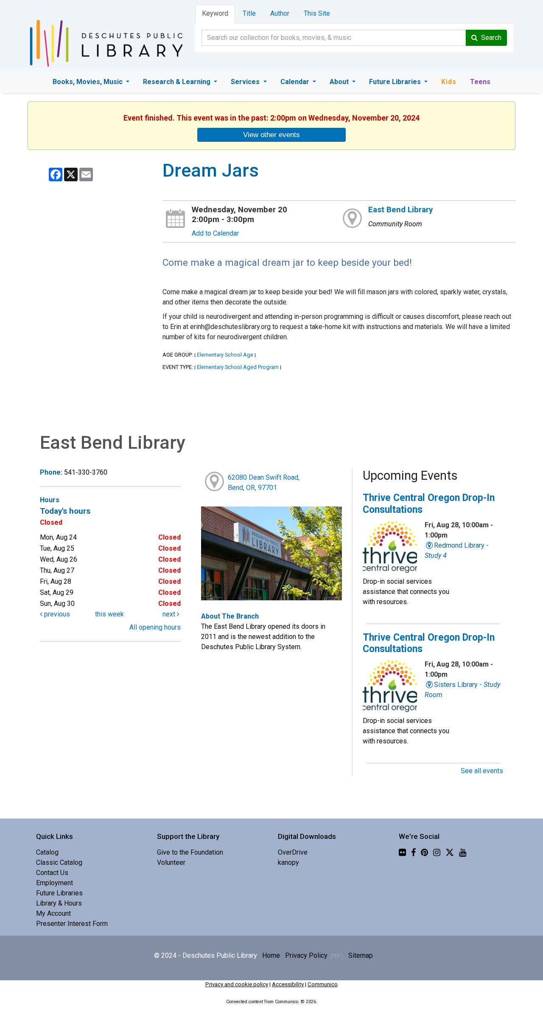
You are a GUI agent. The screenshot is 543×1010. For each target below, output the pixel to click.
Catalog (47, 852)
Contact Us (52, 873)
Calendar (295, 82)
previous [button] (56, 614)
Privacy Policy (306, 955)
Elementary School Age (225, 355)
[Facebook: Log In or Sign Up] (413, 852)
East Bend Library (400, 209)
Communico (323, 984)
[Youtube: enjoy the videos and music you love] (462, 852)
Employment (54, 883)
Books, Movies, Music (88, 82)
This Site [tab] (317, 13)
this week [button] (109, 614)
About (340, 82)
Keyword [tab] (215, 13)
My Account (53, 913)
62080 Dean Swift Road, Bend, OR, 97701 (263, 482)
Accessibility (288, 984)
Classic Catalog (59, 862)
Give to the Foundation (190, 852)
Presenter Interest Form (72, 924)
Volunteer (171, 862)
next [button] (169, 614)
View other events (271, 134)
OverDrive (293, 852)
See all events (482, 771)
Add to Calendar (215, 233)
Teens (480, 82)
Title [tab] (249, 13)
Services (246, 82)
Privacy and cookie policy (236, 984)
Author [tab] (279, 13)
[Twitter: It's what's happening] (449, 852)
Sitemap (360, 955)
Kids (448, 82)
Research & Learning (177, 82)
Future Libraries (396, 82)
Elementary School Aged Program (238, 367)
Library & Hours (59, 903)
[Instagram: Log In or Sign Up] (436, 852)
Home (271, 955)
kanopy (288, 862)
